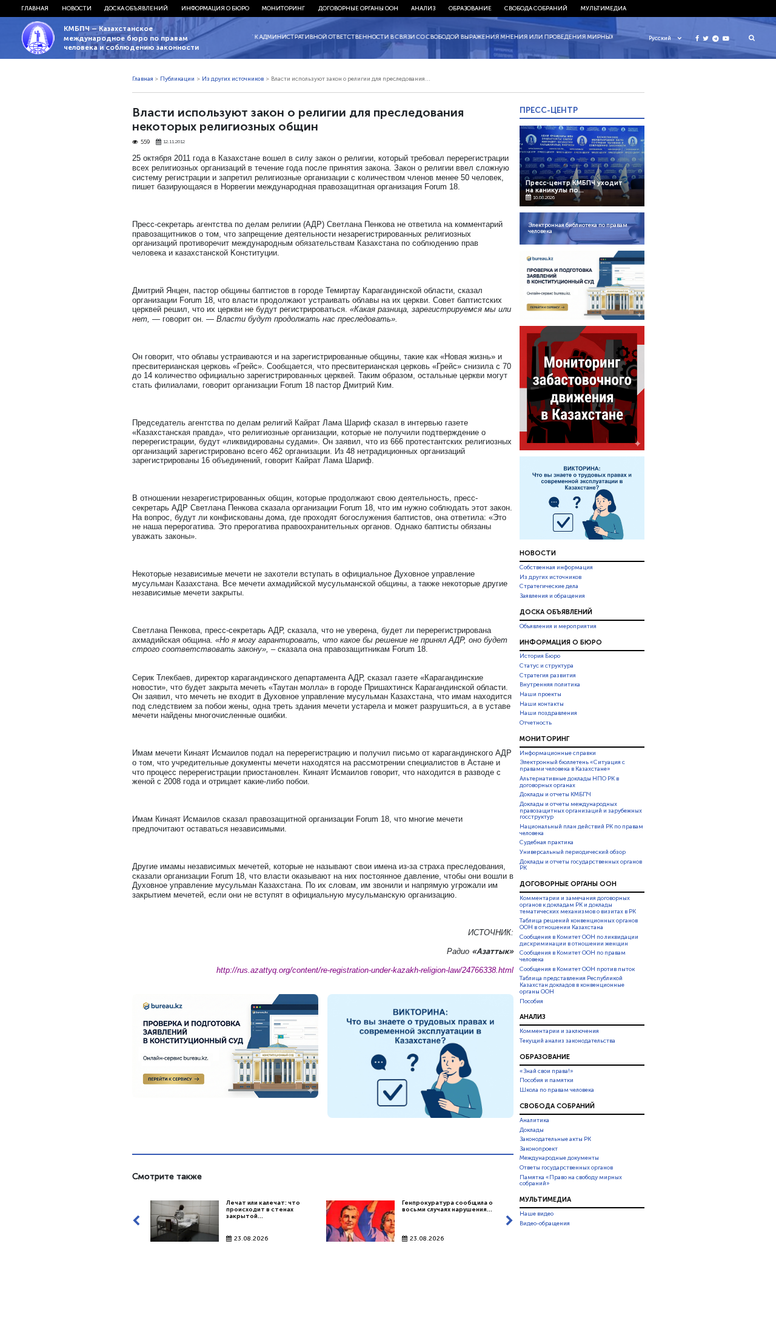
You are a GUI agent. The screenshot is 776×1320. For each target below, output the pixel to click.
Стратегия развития (548, 675)
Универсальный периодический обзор (573, 852)
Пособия (531, 1001)
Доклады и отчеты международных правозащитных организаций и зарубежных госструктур (581, 810)
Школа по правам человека (557, 1090)
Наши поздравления (548, 713)
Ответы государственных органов (566, 1167)
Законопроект (539, 1148)
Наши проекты (540, 694)
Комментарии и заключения (559, 1031)
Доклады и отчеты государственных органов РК (581, 865)
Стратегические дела (549, 586)
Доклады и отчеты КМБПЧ (555, 794)
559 (145, 142)
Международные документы (559, 1158)
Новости (77, 8)
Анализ (423, 8)
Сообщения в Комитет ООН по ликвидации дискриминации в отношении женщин (579, 940)
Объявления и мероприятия (558, 626)
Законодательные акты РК (555, 1139)
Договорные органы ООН (358, 8)
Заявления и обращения (552, 596)
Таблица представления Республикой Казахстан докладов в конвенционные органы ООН (572, 985)
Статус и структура (547, 665)
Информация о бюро (215, 8)
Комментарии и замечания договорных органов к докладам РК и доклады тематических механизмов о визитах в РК (578, 905)
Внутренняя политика (550, 684)
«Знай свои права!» (547, 1071)
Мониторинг (283, 8)
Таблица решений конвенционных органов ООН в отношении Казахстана (579, 925)
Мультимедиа (603, 8)
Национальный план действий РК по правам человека (581, 830)
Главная (34, 8)
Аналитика (534, 1120)
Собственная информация (556, 567)
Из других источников (233, 79)
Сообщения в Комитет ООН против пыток (577, 969)
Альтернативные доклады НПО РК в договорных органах (569, 782)
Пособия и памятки (547, 1080)
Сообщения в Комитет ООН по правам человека (573, 956)
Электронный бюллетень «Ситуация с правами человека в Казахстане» (572, 766)
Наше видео (537, 1213)
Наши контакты (542, 704)
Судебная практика (547, 842)
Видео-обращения (545, 1223)
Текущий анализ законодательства (567, 1040)
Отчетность (536, 722)
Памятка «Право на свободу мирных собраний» (571, 1181)
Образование (470, 8)
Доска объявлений (136, 8)
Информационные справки (558, 753)
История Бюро (540, 656)
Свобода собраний (535, 8)
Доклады (532, 1130)
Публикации (177, 79)
